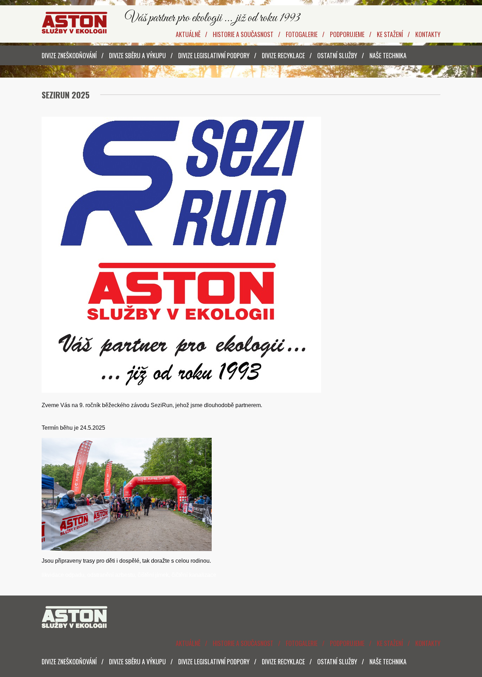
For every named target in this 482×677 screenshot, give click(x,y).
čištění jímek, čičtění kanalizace (177, 575)
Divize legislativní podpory (213, 55)
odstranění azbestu (111, 575)
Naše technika (387, 55)
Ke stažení (390, 34)
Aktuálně (188, 34)
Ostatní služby (337, 55)
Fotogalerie (302, 34)
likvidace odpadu (63, 575)
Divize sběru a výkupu (137, 55)
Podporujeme (347, 34)
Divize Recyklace (283, 55)
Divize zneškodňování (69, 55)
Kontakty (427, 34)
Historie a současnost (243, 34)
